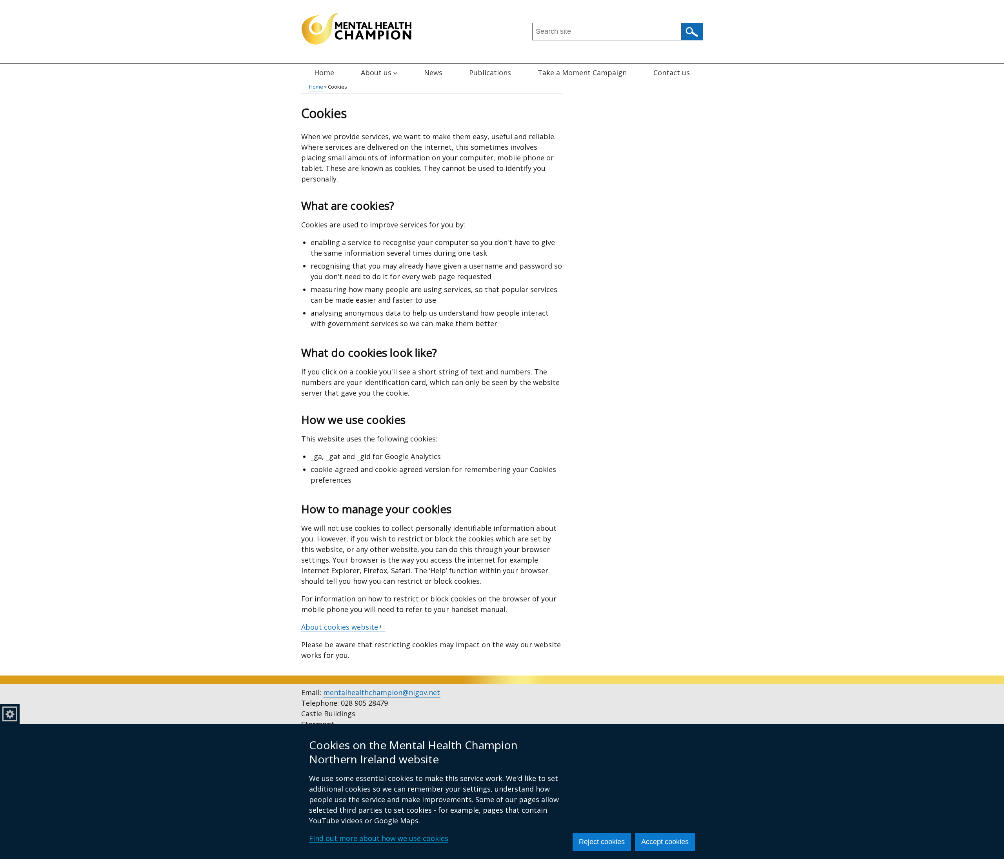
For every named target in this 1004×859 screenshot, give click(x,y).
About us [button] (376, 72)
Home (324, 72)
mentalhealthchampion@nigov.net (381, 692)
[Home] (356, 29)
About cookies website (343, 627)
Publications (490, 72)
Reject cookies (602, 842)
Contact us (671, 72)
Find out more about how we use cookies (378, 838)
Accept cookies (665, 842)
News (433, 72)
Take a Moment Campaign (582, 72)
